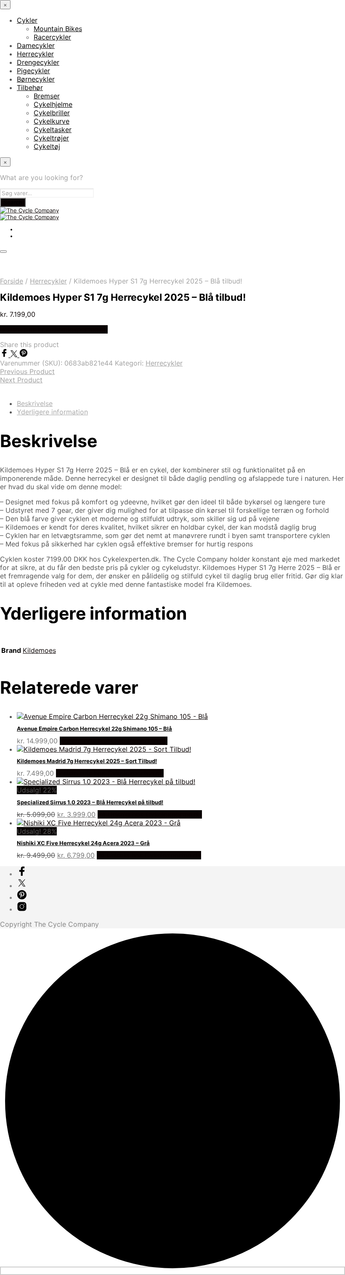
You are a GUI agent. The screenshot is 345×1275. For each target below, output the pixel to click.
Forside (11, 281)
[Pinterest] (23, 354)
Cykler (27, 20)
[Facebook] (5, 354)
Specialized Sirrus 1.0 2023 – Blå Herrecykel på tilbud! (90, 802)
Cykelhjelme (53, 104)
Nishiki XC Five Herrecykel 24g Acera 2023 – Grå (83, 843)
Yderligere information (52, 412)
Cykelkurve (51, 121)
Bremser (47, 96)
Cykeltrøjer (51, 138)
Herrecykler (35, 54)
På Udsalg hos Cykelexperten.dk (150, 814)
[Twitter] (15, 354)
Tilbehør (30, 87)
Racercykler (52, 37)
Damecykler (36, 45)
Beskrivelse (35, 403)
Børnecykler (36, 79)
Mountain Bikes (58, 28)
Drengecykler (38, 62)
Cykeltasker (53, 129)
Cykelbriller (52, 113)
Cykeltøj (47, 146)
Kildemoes (39, 650)
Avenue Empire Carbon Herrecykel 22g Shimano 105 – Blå (94, 728)
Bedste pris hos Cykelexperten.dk (54, 329)
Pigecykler (33, 70)
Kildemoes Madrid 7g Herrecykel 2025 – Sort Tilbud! (87, 761)
